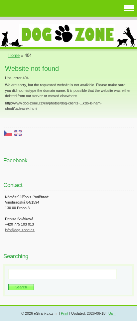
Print (64, 313)
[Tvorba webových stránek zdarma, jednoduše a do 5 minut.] (56, 313)
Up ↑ (112, 313)
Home (14, 55)
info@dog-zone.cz (20, 230)
